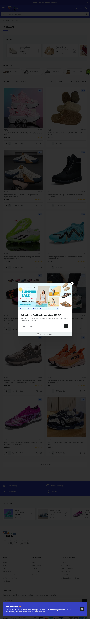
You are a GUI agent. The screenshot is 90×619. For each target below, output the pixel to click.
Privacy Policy (41, 612)
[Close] (72, 283)
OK (82, 609)
